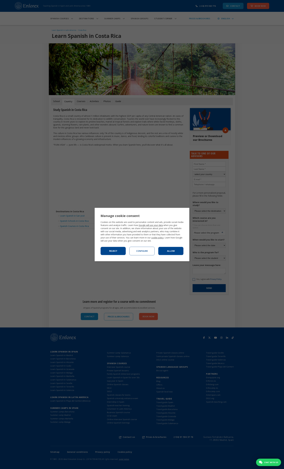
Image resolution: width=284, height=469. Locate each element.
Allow (171, 251)
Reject (113, 251)
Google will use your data (151, 225)
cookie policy (157, 237)
